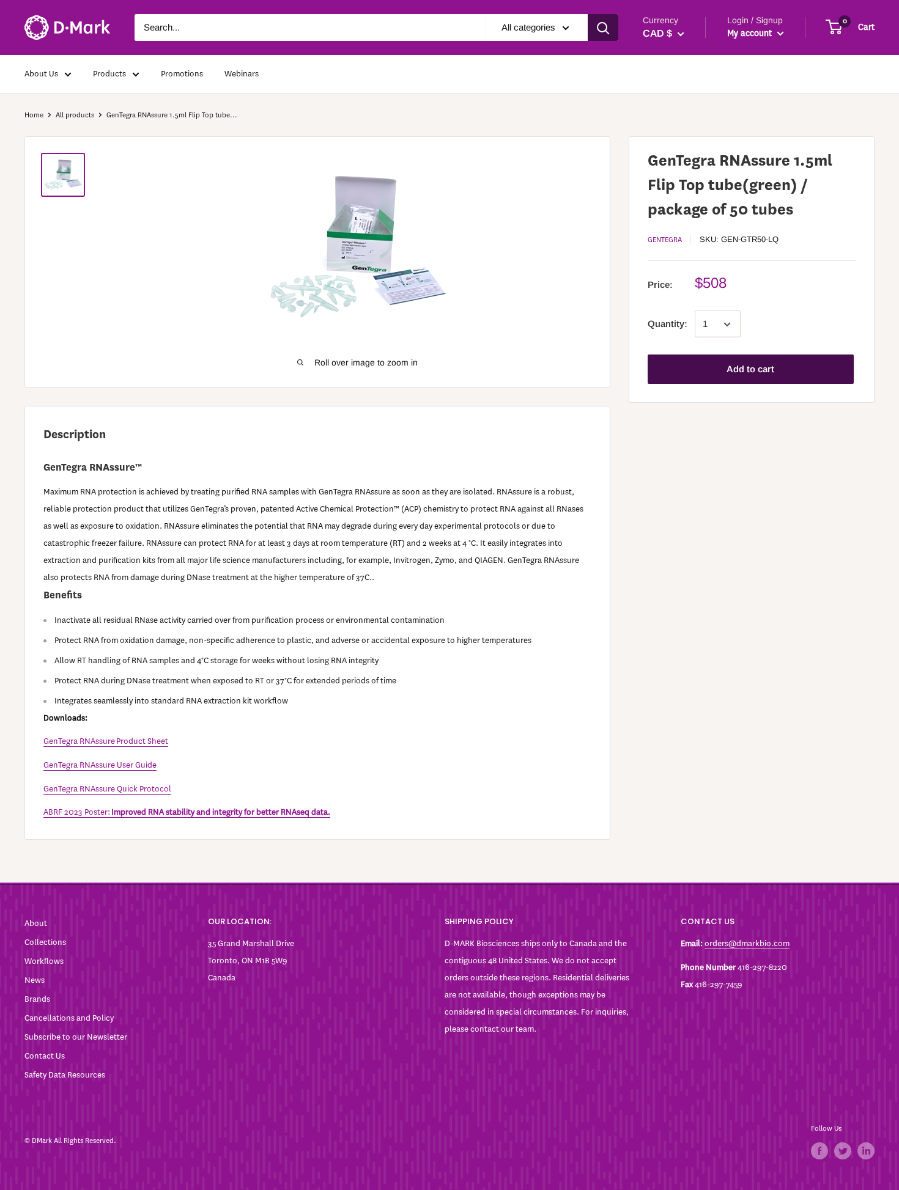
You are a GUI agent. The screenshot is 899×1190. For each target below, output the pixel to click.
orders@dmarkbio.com (747, 943)
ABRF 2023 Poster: (186, 812)
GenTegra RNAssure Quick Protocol (107, 789)
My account (750, 33)
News (34, 980)
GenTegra (665, 240)
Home (33, 115)
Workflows (44, 961)
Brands (37, 999)
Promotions (182, 73)
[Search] (603, 27)
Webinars (241, 73)
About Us (41, 73)
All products (75, 115)
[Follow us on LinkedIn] (866, 1150)
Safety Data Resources (64, 1075)
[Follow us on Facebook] (819, 1150)
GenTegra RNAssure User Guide (100, 765)
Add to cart (750, 369)
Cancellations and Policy (69, 1018)
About (35, 923)
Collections (45, 942)
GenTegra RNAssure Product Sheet (105, 741)
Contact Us (44, 1056)
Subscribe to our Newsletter (75, 1037)
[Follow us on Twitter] (842, 1150)
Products (109, 73)
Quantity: (667, 324)
